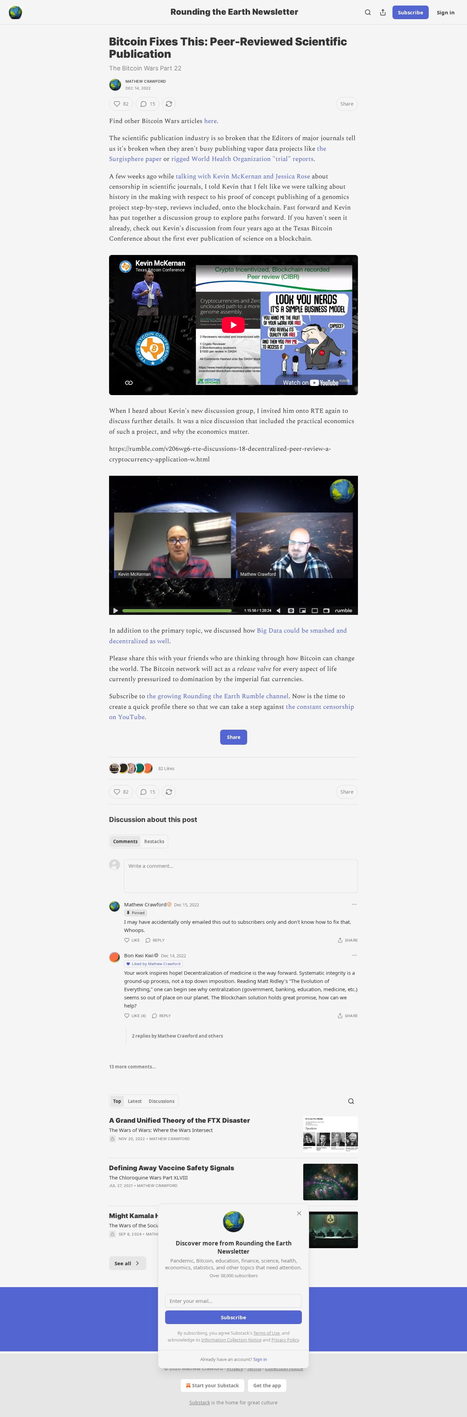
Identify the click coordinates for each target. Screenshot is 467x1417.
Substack (199, 1402)
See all (123, 1263)
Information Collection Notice (231, 1340)
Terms (254, 1368)
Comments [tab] (125, 841)
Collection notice (284, 1368)
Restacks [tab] (154, 841)
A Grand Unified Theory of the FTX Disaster (179, 1120)
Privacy (235, 1368)
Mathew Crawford (145, 81)
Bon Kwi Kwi (139, 955)
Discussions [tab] (161, 1101)
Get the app (267, 1385)
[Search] (368, 12)
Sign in (446, 12)
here (210, 121)
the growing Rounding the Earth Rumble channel (218, 696)
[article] (233, 1135)
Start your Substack (215, 1385)
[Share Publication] (383, 12)
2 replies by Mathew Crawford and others (177, 1036)
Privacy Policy (285, 1340)
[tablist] (138, 841)
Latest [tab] (135, 1101)
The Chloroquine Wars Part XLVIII (148, 1177)
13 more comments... (132, 1067)
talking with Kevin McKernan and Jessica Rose (243, 176)
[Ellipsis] (354, 904)
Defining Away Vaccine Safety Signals (171, 1168)
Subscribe (410, 12)
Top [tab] (117, 1101)
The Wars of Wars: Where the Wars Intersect (161, 1129)
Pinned (138, 912)
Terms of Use (266, 1333)
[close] (299, 1213)
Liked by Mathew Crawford (156, 963)
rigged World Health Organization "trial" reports (242, 159)
